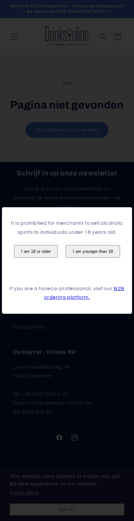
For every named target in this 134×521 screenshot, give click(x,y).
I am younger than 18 (93, 251)
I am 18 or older (36, 251)
